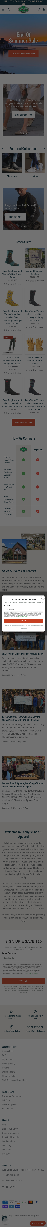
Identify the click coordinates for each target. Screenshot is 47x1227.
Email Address (8, 605)
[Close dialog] (43, 597)
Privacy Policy (21, 616)
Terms (26, 616)
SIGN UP (23, 620)
